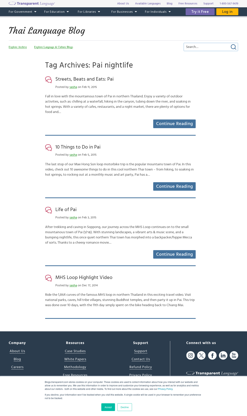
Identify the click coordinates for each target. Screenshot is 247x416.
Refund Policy (140, 367)
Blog (17, 359)
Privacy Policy (165, 388)
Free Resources (75, 375)
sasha (73, 87)
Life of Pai (66, 209)
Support (140, 351)
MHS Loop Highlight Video (84, 277)
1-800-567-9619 (229, 3)
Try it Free (200, 12)
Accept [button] (108, 407)
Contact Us (141, 359)
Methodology (75, 367)
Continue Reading (174, 123)
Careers (17, 367)
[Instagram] (190, 355)
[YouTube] (234, 355)
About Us (17, 351)
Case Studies (75, 351)
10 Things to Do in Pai (78, 147)
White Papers (75, 359)
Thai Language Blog (47, 30)
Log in (227, 12)
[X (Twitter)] (201, 355)
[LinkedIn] (223, 355)
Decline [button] (125, 407)
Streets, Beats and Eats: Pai (84, 79)
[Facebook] (212, 355)
